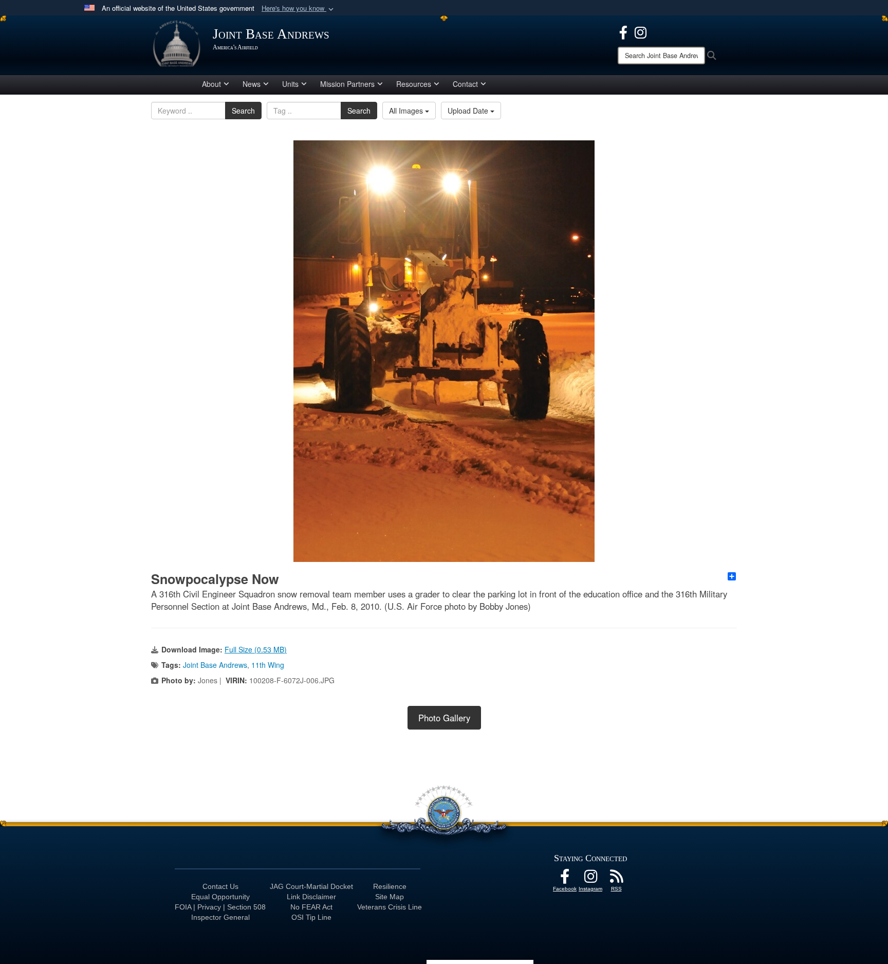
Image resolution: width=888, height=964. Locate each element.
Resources (413, 84)
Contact (465, 84)
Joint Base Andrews (215, 665)
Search (243, 110)
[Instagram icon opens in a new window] (640, 31)
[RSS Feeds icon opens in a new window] (616, 879)
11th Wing (267, 665)
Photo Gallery (444, 718)
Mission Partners (347, 84)
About (211, 84)
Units (290, 84)
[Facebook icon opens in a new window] (623, 31)
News (252, 84)
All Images (407, 110)
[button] (299, 8)
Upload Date (469, 110)
